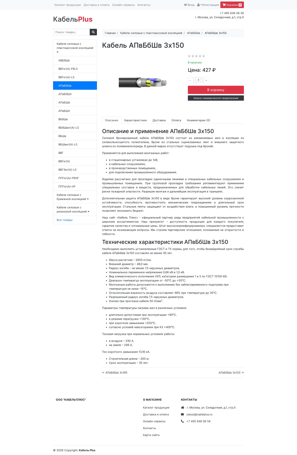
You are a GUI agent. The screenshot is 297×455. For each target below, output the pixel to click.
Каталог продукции (67, 5)
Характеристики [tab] (135, 120)
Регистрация (210, 5)
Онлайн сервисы (123, 5)
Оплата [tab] (176, 120)
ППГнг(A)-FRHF (68, 178)
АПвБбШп (65, 94)
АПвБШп (64, 111)
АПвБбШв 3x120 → (231, 372)
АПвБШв (64, 102)
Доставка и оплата (96, 5)
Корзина (233, 5)
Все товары (65, 220)
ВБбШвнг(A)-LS (68, 127)
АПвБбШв (65, 85)
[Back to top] (289, 438)
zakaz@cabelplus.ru (199, 414)
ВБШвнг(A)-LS (67, 144)
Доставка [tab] (159, 120)
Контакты (144, 5)
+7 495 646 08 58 (232, 13)
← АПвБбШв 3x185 (114, 372)
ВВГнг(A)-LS (66, 77)
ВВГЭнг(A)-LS (67, 169)
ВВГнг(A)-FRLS (68, 68)
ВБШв (62, 136)
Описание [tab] (111, 120)
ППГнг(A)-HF (66, 186)
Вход (191, 5)
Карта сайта (151, 435)
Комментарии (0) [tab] (198, 120)
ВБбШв (63, 119)
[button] (216, 98)
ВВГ (60, 153)
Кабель (72, 19)
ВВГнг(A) (64, 161)
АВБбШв (64, 60)
